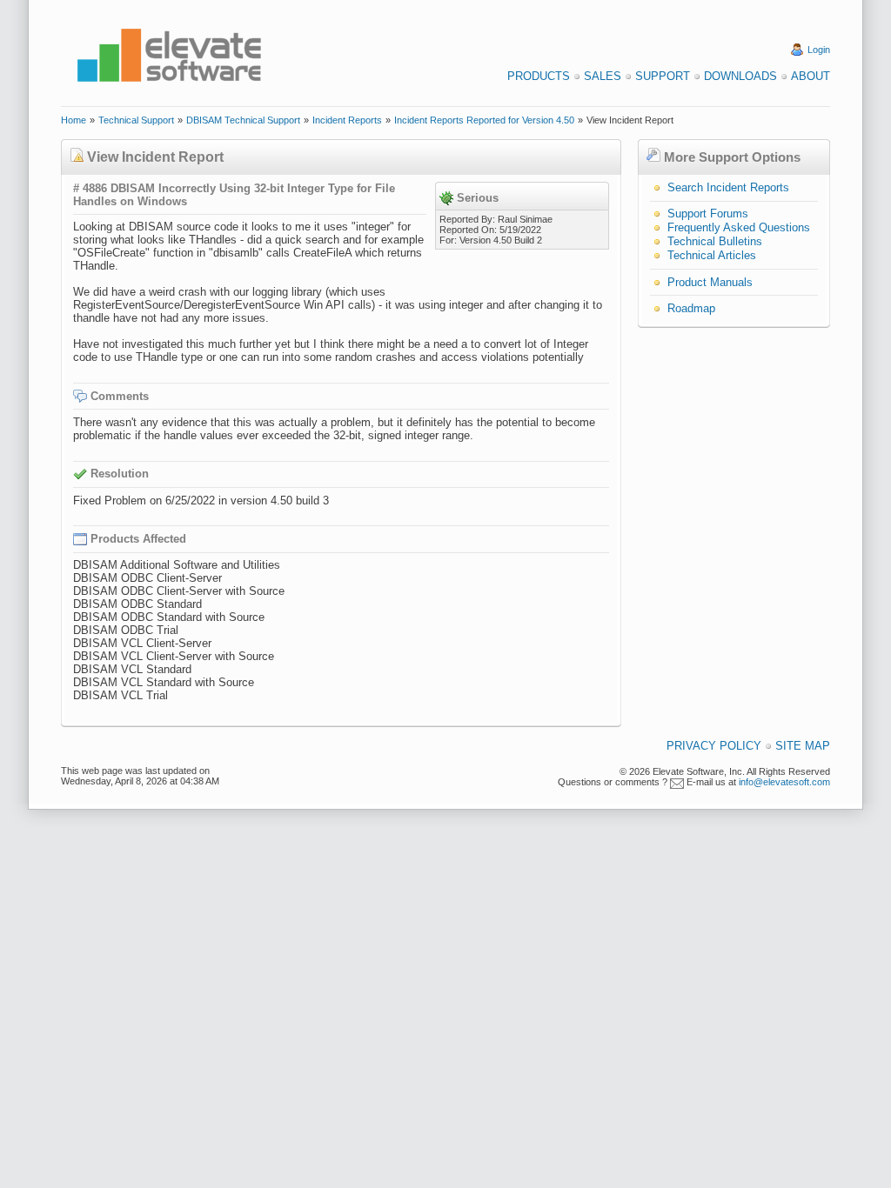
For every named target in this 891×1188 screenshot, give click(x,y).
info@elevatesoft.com (784, 782)
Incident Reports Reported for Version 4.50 (484, 120)
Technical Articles (711, 255)
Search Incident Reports (728, 187)
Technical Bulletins (714, 241)
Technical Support (136, 120)
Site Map (802, 745)
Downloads (740, 76)
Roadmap (691, 308)
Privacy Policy (714, 745)
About (810, 76)
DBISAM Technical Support (243, 120)
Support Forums (707, 213)
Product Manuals (710, 282)
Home (73, 120)
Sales (602, 76)
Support (662, 76)
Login (818, 49)
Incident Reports (347, 120)
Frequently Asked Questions (738, 227)
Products (538, 76)
